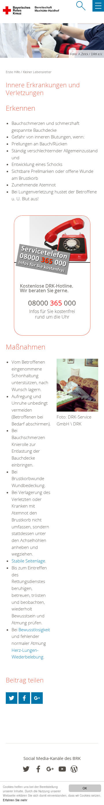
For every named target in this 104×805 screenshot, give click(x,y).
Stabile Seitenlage (28, 561)
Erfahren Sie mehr (15, 800)
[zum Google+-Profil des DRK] (50, 769)
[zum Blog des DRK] (74, 769)
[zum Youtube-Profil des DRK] (62, 769)
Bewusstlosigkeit (34, 629)
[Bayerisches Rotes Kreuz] (17, 11)
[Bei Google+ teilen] (37, 698)
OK (85, 788)
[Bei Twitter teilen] (11, 698)
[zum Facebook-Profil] (26, 769)
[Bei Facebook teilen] (24, 698)
